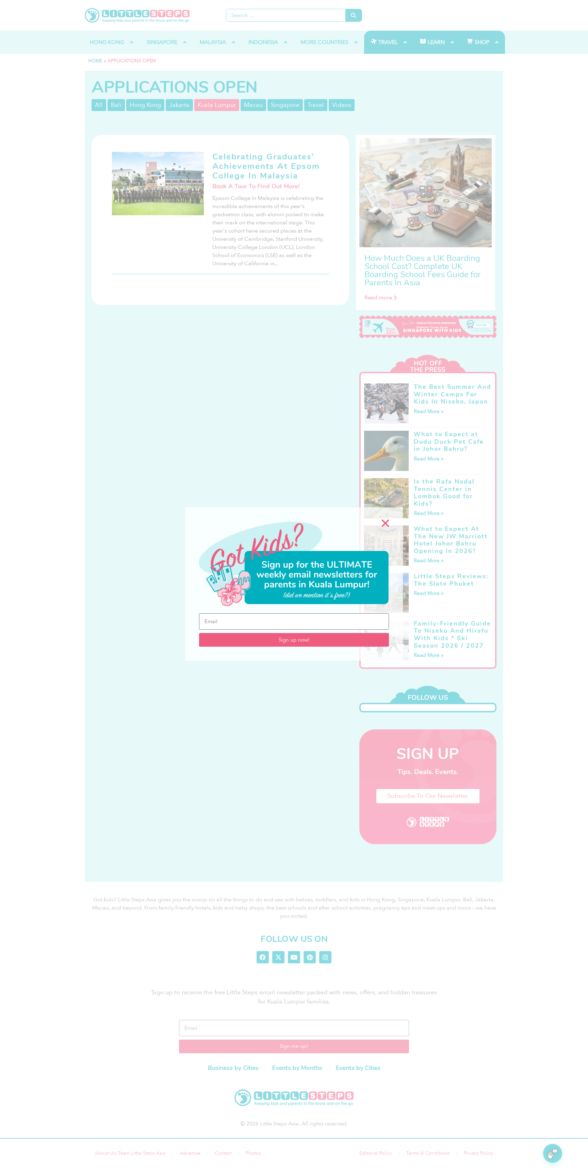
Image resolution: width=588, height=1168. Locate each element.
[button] (385, 523)
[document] (294, 584)
